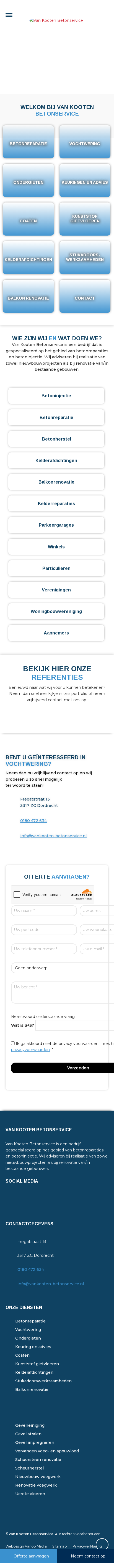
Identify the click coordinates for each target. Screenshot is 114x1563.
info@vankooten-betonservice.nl (53, 835)
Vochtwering (28, 1329)
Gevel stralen (28, 1433)
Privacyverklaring (87, 1546)
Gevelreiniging (30, 1425)
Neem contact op (88, 1556)
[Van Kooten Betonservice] (57, 16)
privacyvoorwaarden (30, 1049)
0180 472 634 (33, 820)
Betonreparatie (30, 1321)
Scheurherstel (29, 1468)
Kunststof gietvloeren (37, 1363)
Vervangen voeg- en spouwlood (47, 1451)
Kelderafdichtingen (34, 1372)
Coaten (22, 1355)
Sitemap (59, 1546)
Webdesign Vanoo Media (26, 1546)
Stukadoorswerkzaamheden (43, 1380)
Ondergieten (28, 1338)
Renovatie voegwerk (36, 1485)
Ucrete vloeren (30, 1493)
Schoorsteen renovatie (38, 1459)
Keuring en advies (33, 1346)
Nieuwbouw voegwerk (38, 1476)
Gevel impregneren (34, 1442)
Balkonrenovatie (31, 1389)
